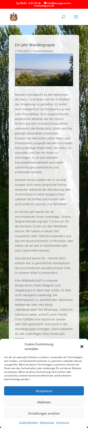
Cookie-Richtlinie (28, 422)
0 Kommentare (43, 51)
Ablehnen (44, 402)
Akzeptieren (44, 391)
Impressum (62, 422)
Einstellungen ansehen (44, 413)
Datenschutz (47, 422)
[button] (82, 346)
